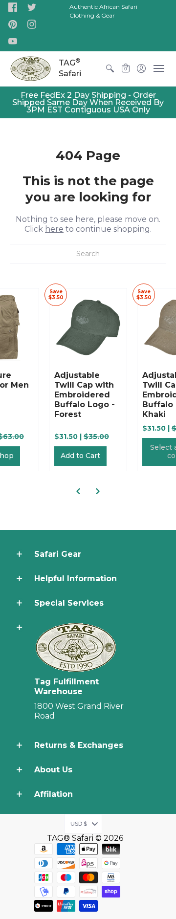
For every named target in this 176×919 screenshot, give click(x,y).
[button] (12, 7)
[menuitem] (110, 68)
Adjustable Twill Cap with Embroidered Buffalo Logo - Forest (84, 395)
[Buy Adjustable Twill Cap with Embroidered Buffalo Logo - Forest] (88, 327)
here (54, 229)
